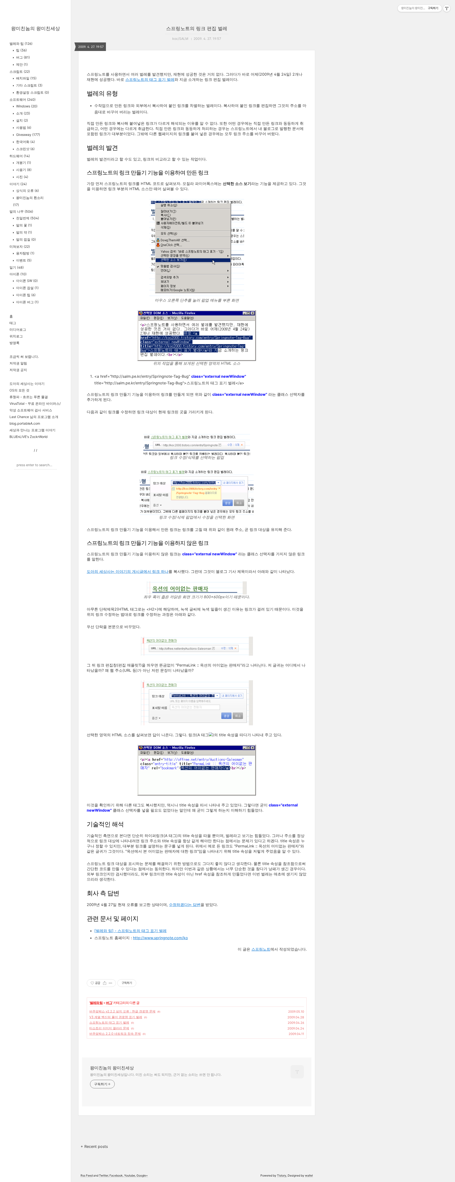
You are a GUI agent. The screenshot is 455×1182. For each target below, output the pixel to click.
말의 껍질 (25, 239)
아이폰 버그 (27, 302)
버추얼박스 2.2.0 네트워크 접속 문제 (115, 1033)
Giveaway (27, 135)
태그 (12, 323)
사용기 (23, 170)
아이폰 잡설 (27, 288)
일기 (16, 267)
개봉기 (23, 163)
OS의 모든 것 (19, 390)
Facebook (116, 1175)
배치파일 (25, 78)
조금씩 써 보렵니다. (24, 356)
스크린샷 (25, 149)
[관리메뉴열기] (446, 8)
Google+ (142, 1175)
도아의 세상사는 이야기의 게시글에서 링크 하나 (127, 571)
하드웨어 (19, 156)
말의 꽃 (23, 225)
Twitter (103, 1175)
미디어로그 (17, 329)
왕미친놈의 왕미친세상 (35, 28)
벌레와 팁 (20, 43)
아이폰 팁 (25, 295)
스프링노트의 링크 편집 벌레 (196, 28)
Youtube (129, 1175)
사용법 (23, 127)
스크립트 (19, 71)
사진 (21, 177)
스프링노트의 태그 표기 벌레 (149, 79)
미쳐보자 (19, 246)
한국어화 (25, 142)
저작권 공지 (18, 370)
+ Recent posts (94, 1146)
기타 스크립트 (28, 85)
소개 (22, 113)
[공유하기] (105, 983)
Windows (26, 106)
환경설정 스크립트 (32, 92)
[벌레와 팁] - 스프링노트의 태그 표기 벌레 (130, 930)
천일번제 (27, 218)
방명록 (14, 343)
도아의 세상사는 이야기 (27, 384)
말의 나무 (21, 211)
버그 (22, 57)
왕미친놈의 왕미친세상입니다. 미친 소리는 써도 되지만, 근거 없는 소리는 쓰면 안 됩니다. (156, 1074)
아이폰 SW (26, 281)
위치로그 (16, 336)
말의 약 (23, 232)
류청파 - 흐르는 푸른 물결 (28, 397)
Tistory (281, 1175)
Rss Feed (87, 1175)
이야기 (18, 184)
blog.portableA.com (24, 423)
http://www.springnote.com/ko (160, 937)
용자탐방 (24, 253)
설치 (21, 120)
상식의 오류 (27, 191)
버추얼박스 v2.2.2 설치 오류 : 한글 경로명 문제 (122, 1011)
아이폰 (18, 274)
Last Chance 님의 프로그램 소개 (33, 417)
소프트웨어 (22, 99)
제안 (21, 64)
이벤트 (23, 260)
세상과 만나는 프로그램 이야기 (32, 430)
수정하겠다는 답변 (184, 904)
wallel (309, 1175)
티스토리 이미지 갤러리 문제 (109, 1028)
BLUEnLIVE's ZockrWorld (28, 437)
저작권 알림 (18, 363)
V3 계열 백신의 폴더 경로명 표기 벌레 (115, 1017)
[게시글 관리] (111, 983)
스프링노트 (260, 949)
